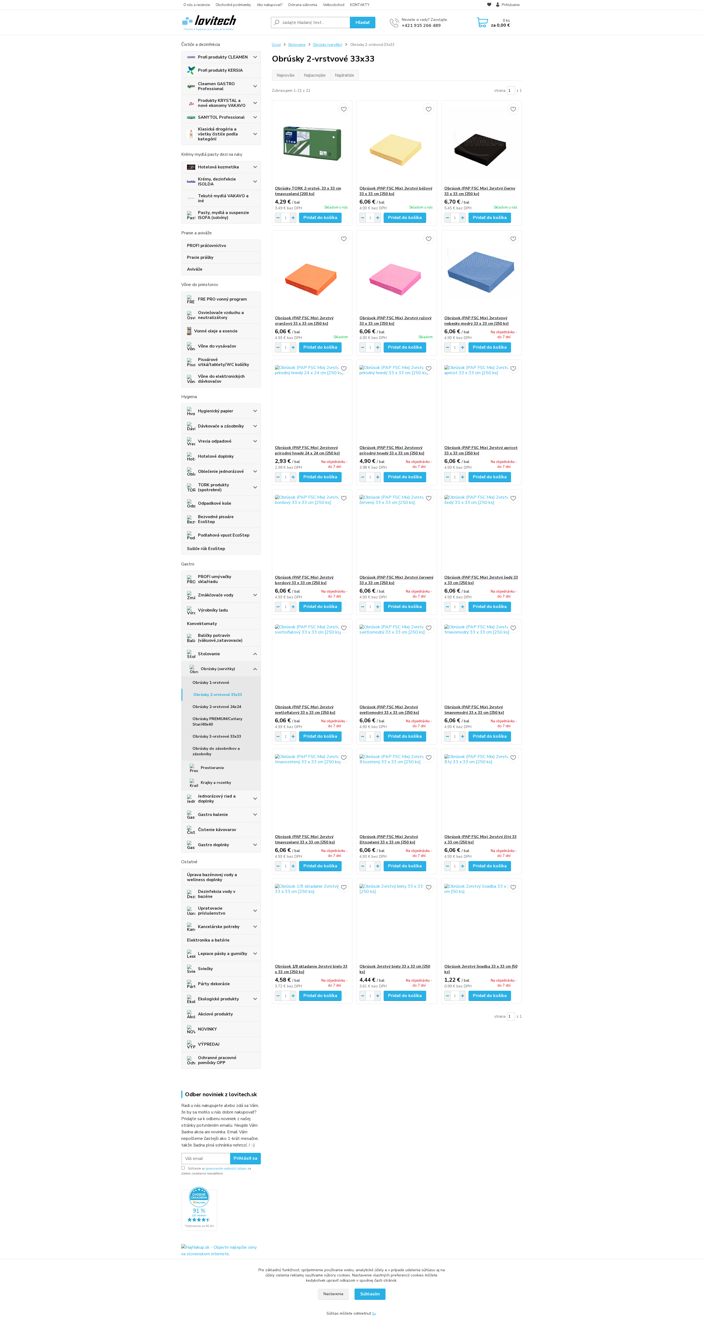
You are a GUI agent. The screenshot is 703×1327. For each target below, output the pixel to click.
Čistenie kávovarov (217, 829)
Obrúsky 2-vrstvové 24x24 (217, 706)
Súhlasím (370, 1294)
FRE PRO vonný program (222, 299)
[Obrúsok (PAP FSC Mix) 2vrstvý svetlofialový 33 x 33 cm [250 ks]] (312, 662)
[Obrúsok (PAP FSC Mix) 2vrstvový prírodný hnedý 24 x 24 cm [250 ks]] (312, 402)
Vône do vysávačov (217, 346)
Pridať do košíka (320, 218)
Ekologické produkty (218, 999)
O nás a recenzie (196, 4)
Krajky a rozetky (216, 782)
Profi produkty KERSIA (220, 70)
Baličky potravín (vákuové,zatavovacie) (220, 638)
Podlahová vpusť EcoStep (223, 535)
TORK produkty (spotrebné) (213, 487)
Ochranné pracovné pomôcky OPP (217, 1060)
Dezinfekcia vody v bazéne (216, 894)
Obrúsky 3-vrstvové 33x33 (217, 736)
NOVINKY (207, 1029)
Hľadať (363, 23)
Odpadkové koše (214, 503)
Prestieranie (212, 767)
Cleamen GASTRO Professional (216, 86)
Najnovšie (286, 75)
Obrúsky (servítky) (218, 668)
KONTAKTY (359, 4)
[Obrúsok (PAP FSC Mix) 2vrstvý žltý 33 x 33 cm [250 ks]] (481, 791)
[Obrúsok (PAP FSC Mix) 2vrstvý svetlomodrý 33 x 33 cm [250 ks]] (396, 662)
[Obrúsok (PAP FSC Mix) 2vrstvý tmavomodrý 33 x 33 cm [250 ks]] (481, 662)
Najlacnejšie (315, 75)
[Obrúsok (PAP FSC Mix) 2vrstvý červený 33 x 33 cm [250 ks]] (396, 532)
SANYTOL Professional (221, 117)
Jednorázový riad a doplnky (217, 798)
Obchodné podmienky (233, 4)
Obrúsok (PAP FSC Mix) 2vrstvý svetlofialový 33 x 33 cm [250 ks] (305, 709)
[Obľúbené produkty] (489, 5)
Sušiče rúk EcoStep (206, 548)
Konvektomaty (202, 623)
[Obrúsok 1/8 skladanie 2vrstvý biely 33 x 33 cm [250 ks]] (312, 921)
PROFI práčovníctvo (206, 245)
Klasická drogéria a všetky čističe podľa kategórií (218, 134)
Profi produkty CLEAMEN (223, 57)
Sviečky (205, 968)
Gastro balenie (213, 814)
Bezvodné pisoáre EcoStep (216, 519)
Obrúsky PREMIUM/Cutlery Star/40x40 (217, 721)
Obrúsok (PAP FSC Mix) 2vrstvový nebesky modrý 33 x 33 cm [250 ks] (476, 320)
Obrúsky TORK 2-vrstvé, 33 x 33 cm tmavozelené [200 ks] (308, 191)
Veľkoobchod (333, 4)
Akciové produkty (215, 1014)
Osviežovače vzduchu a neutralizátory (221, 315)
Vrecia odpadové (214, 441)
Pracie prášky (200, 257)
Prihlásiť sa (245, 1158)
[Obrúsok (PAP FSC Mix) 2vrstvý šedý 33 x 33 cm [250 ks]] (481, 532)
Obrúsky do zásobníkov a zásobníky (216, 751)
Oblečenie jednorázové (221, 471)
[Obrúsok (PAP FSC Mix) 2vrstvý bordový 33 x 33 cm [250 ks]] (312, 532)
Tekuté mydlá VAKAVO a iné (223, 198)
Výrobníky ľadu (213, 610)
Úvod (276, 44)
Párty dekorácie (214, 984)
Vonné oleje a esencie (216, 331)
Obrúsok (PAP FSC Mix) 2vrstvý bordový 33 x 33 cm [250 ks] (304, 580)
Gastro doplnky (213, 845)
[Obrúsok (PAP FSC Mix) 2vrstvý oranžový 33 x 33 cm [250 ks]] (312, 273)
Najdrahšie (344, 75)
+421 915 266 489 (421, 26)
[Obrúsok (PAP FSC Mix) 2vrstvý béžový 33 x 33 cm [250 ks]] (396, 143)
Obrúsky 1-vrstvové (211, 682)
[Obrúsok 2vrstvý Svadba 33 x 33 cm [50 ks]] (481, 921)
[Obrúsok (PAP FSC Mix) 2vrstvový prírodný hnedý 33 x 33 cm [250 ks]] (396, 402)
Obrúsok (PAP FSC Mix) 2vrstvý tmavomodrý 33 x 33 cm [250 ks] (474, 709)
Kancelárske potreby (218, 926)
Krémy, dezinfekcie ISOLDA (217, 181)
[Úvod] (223, 22)
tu (374, 1313)
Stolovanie (209, 654)
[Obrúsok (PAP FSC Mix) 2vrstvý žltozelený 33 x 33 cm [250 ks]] (396, 791)
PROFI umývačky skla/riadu (214, 579)
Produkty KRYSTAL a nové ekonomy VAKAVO (222, 103)
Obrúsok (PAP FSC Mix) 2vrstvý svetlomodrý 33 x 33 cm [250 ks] (389, 709)
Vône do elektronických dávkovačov (221, 379)
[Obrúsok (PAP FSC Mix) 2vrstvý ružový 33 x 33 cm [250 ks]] (396, 273)
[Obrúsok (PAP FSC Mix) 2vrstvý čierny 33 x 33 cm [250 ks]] (481, 143)
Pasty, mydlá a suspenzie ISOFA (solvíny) (223, 215)
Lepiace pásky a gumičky (222, 953)
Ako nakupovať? (269, 4)
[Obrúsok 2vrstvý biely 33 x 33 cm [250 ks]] (396, 921)
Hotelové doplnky (216, 456)
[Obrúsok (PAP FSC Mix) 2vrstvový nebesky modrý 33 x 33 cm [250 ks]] (481, 273)
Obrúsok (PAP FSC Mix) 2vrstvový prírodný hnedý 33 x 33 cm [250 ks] (391, 450)
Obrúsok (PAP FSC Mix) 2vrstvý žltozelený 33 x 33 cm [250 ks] (388, 839)
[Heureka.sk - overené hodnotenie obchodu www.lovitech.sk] (199, 1208)
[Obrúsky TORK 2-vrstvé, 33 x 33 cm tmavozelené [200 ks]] (312, 143)
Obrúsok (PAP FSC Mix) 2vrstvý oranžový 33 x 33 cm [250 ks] (304, 320)
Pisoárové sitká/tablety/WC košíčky (223, 362)
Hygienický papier (215, 411)
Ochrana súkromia (302, 4)
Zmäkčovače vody (215, 595)
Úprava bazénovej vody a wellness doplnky (212, 877)
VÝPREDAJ (208, 1044)
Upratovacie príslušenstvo (211, 911)
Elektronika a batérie (208, 940)
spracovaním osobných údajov (226, 1169)
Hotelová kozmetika (218, 167)
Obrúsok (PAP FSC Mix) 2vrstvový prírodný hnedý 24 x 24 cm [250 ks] (307, 450)
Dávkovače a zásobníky (221, 426)
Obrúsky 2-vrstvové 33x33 (217, 694)
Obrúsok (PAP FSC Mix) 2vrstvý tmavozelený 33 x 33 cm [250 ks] (305, 839)
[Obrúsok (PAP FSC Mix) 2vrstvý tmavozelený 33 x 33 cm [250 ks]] (312, 791)
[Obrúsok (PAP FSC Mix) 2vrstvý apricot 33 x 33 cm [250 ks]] (481, 402)
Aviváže (194, 269)
